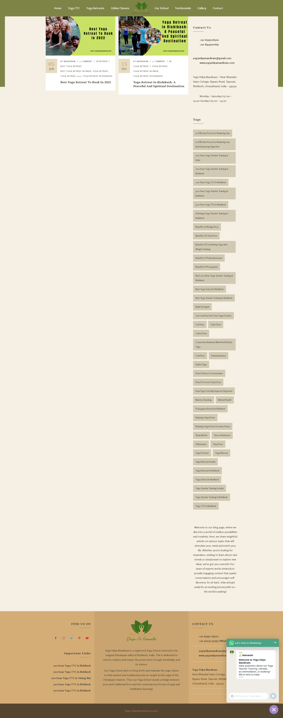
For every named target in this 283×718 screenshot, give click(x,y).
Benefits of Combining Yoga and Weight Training (211, 246)
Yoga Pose (218, 444)
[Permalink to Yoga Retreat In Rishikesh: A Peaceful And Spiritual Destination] (153, 54)
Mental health (224, 399)
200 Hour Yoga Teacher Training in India (212, 157)
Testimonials (183, 8)
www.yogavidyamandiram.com (217, 62)
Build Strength (202, 306)
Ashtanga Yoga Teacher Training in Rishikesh (212, 215)
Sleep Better (202, 435)
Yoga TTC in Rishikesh (206, 506)
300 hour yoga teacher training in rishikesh (212, 193)
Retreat (103, 61)
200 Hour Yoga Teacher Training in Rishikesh (212, 171)
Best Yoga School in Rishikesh (210, 289)
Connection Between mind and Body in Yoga (214, 344)
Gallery (202, 8)
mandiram (69, 61)
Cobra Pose (201, 333)
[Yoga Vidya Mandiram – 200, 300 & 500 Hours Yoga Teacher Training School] (141, 8)
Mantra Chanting (204, 399)
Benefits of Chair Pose (206, 235)
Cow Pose (200, 355)
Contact (218, 8)
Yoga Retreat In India (205, 461)
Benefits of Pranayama (207, 266)
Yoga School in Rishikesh (207, 479)
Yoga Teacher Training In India (210, 488)
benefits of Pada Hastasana (209, 258)
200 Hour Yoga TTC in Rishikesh (211, 182)
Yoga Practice (202, 452)
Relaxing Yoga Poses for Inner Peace (213, 426)
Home (57, 8)
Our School (162, 8)
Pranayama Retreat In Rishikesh (210, 408)
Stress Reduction (222, 435)
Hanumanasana (218, 355)
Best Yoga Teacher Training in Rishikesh (214, 298)
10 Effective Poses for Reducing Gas (213, 133)
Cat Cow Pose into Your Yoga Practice (213, 315)
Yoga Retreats (95, 8)
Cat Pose (200, 324)
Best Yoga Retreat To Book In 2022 (85, 82)
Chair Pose (216, 324)
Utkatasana (201, 444)
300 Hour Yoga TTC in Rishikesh (211, 204)
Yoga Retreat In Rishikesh (97, 76)
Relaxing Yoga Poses (205, 417)
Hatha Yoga (201, 364)
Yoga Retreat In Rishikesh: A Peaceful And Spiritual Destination (158, 84)
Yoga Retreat (100, 71)
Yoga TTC (74, 8)
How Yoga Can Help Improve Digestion (214, 391)
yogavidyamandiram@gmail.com (212, 58)
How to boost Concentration (209, 373)
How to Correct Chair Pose (208, 382)
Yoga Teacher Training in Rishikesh (212, 497)
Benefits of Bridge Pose (207, 226)
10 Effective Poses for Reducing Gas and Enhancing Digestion (213, 144)
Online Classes (120, 8)
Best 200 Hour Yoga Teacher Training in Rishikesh (214, 278)
